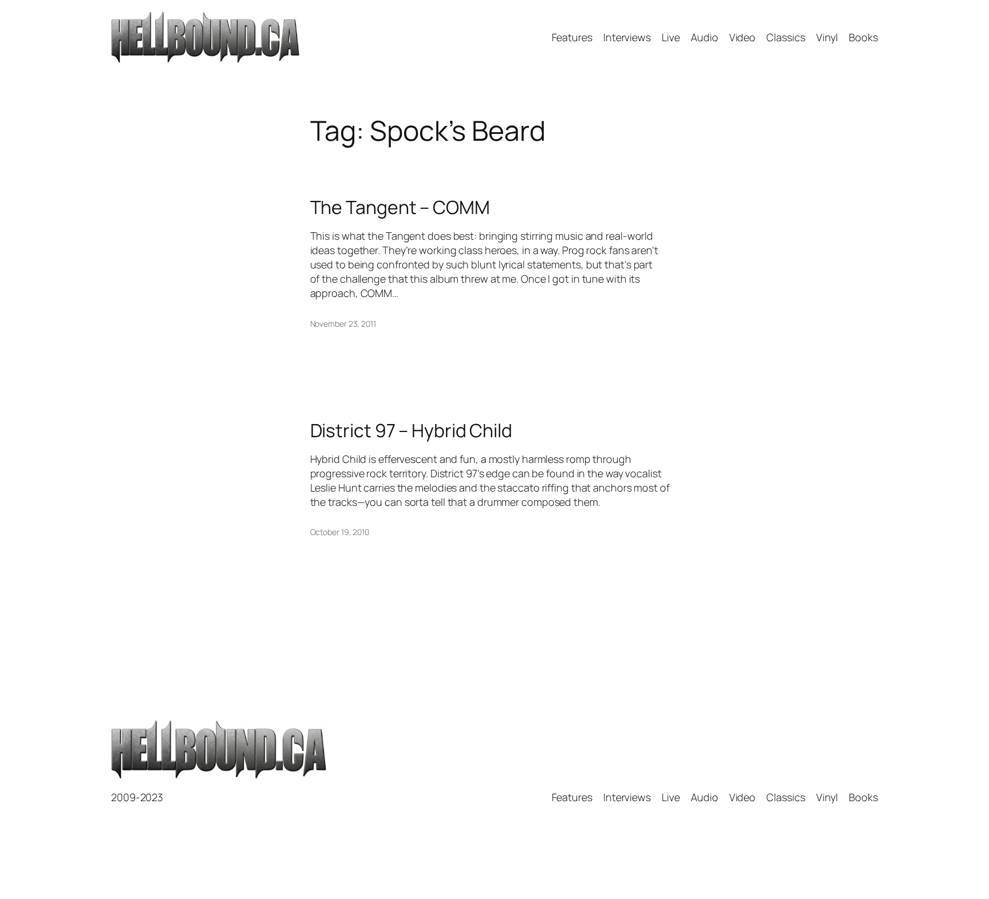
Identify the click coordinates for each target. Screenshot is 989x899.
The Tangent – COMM (400, 207)
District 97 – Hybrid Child (411, 430)
